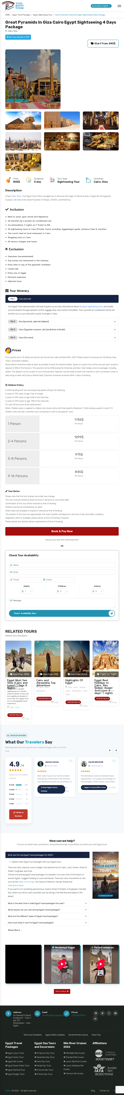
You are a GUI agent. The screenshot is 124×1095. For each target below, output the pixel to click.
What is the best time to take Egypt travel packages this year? (36, 903)
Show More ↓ (15, 930)
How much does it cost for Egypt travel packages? (31, 923)
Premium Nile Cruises (74, 1073)
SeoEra (8, 1091)
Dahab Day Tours (43, 1065)
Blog (93, 1091)
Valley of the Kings (26, 882)
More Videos (61, 991)
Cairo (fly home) (22, 337)
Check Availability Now (25, 613)
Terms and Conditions (32, 1035)
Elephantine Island (15, 885)
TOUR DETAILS (14, 715)
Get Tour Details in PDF (19, 37)
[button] (109, 750)
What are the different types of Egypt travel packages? (33, 916)
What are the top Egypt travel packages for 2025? (30, 855)
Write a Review (19, 814)
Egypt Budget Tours (15, 1074)
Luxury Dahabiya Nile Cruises (73, 1067)
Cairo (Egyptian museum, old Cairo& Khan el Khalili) (38, 329)
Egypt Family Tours (15, 1057)
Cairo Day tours (43, 1061)
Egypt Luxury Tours (15, 1053)
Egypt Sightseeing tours (92, 306)
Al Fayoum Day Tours (45, 1053)
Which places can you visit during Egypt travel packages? (34, 910)
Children (62, 586)
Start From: (21, 674)
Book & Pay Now (62, 531)
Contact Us (104, 1091)
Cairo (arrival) (21, 299)
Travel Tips (96, 1035)
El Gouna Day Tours (44, 1070)
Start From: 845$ (104, 43)
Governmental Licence (78, 1035)
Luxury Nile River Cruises (76, 1061)
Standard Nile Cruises (74, 1057)
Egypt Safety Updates (55, 1035)
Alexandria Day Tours (45, 1057)
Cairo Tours (16, 196)
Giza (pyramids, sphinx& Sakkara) (30, 321)
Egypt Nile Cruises (15, 1061)
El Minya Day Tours (44, 1074)
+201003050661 (78, 1015)
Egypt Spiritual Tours (16, 1070)
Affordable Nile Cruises (75, 1053)
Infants (97, 586)
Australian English (100, 6)
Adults (26, 586)
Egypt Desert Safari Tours (18, 1065)
